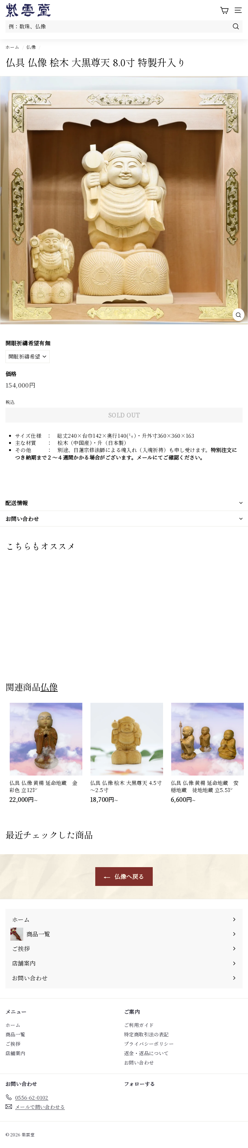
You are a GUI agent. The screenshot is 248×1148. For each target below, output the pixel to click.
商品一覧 (15, 1034)
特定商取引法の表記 (146, 1034)
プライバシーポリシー (149, 1043)
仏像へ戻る (128, 876)
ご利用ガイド (139, 1024)
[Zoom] (238, 314)
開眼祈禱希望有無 (27, 343)
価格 (11, 374)
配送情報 (16, 503)
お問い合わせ (22, 518)
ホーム (12, 47)
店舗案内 (15, 1053)
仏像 (31, 47)
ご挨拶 (12, 1043)
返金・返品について (146, 1053)
